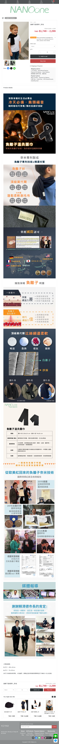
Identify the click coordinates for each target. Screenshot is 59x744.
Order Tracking (29, 734)
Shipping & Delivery (39, 733)
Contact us (22, 733)
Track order (30, 733)
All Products (29, 731)
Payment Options (39, 731)
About (23, 731)
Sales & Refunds (39, 734)
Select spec (33, 43)
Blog (23, 734)
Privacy (51, 734)
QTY (31, 49)
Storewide (33, 37)
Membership (51, 731)
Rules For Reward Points (51, 733)
